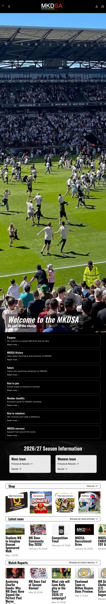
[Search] (9, 7)
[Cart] (103, 7)
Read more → (13, 344)
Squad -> (16, 468)
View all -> (92, 486)
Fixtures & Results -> (22, 463)
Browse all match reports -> (83, 562)
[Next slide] (97, 540)
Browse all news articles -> (84, 518)
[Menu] (3, 5)
